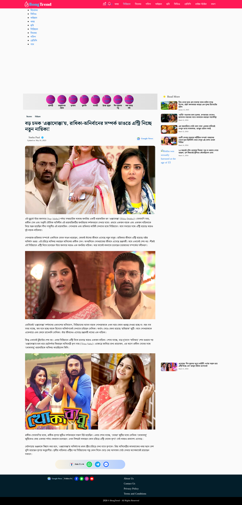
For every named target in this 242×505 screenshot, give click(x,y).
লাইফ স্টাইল (201, 4)
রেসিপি (187, 4)
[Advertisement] (121, 69)
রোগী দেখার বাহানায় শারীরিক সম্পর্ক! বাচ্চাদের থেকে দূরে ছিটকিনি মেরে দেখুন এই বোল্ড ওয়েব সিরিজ (197, 140)
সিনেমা (138, 4)
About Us (129, 479)
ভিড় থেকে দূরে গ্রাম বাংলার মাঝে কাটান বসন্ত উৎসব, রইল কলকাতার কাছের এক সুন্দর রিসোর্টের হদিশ (198, 105)
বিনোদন (34, 10)
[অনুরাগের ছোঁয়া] (62, 99)
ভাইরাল (158, 4)
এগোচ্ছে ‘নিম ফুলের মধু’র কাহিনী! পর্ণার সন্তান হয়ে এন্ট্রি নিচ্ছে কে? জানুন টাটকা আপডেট (198, 365)
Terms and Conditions (135, 494)
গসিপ (148, 4)
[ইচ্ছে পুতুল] (107, 99)
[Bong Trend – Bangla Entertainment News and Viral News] (38, 4)
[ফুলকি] (84, 99)
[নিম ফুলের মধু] (118, 99)
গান (32, 44)
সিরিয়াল (127, 4)
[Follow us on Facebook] (76, 479)
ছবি (168, 4)
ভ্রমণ (213, 4)
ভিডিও (177, 4)
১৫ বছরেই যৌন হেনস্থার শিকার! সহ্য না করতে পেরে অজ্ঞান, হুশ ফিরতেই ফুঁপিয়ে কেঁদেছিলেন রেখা (198, 151)
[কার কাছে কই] (129, 99)
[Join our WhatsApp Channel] (82, 479)
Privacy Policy (131, 489)
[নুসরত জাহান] (73, 99)
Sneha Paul (34, 137)
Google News (147, 138)
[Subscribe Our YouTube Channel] (92, 479)
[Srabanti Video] (50, 99)
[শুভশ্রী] (95, 99)
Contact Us (129, 484)
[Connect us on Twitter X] (87, 479)
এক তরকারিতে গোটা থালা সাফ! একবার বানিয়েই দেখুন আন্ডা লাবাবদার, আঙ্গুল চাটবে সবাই (197, 127)
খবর (117, 4)
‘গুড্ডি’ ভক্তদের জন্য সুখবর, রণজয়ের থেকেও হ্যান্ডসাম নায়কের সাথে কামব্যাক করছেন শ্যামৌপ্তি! (198, 116)
